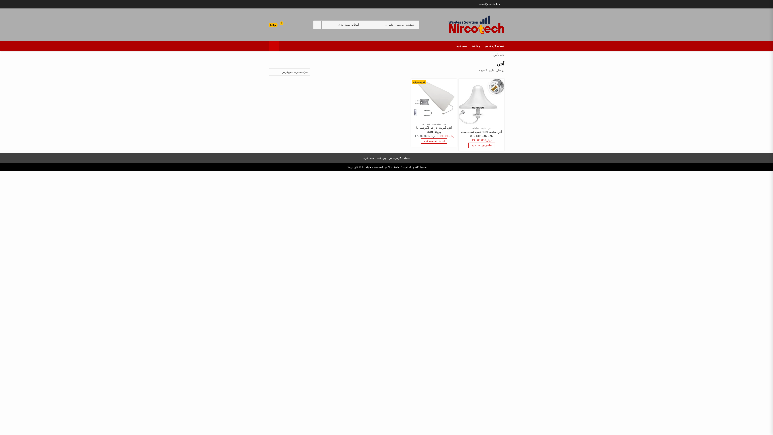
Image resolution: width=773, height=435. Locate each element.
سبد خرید (462, 45)
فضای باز (426, 124)
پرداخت (476, 45)
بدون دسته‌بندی (439, 124)
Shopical (406, 167)
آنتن (489, 128)
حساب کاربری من (494, 45)
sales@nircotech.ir (489, 4)
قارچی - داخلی (479, 128)
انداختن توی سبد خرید (481, 145)
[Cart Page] (279, 24)
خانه (502, 55)
